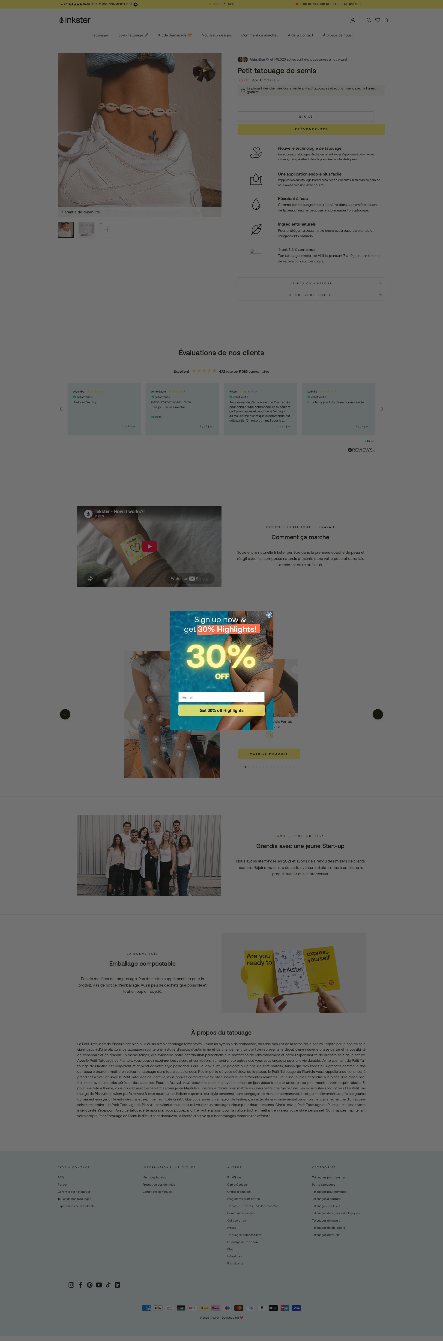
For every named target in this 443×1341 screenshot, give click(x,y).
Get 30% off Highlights (222, 710)
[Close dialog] (269, 615)
